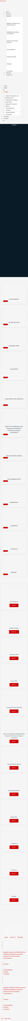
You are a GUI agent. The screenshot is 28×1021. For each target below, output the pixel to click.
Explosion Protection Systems (11, 105)
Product (6, 92)
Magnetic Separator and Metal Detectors (12, 97)
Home (7, 12)
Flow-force (3, 1)
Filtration (9, 64)
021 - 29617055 (5, 1018)
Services (8, 73)
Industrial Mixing (10, 112)
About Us (8, 14)
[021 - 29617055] (2, 1016)
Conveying (8, 114)
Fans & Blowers (11, 49)
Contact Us (9, 75)
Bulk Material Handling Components (11, 101)
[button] (14, 10)
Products (8, 16)
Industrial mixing (11, 56)
